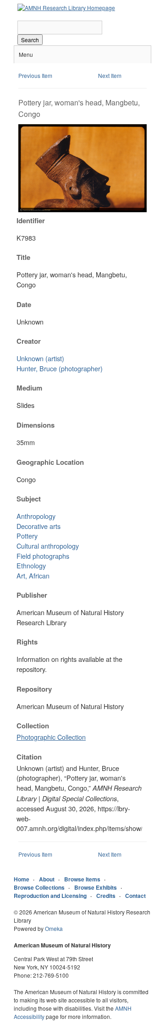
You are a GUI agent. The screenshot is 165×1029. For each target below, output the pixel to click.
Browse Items (82, 879)
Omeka (54, 928)
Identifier (30, 220)
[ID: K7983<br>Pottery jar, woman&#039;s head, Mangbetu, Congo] (82, 210)
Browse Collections (39, 887)
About (47, 879)
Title (23, 257)
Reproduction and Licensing (50, 895)
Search (30, 40)
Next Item (109, 75)
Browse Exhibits (95, 887)
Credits (106, 895)
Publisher (31, 595)
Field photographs (42, 556)
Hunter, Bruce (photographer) (59, 368)
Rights (27, 642)
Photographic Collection (51, 737)
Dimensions (35, 425)
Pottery (27, 535)
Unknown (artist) (40, 358)
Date (23, 304)
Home (21, 879)
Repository (34, 689)
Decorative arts (38, 526)
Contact (135, 895)
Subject (28, 499)
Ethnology (31, 565)
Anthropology (35, 516)
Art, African (33, 575)
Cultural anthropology (47, 545)
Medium (29, 388)
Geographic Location (50, 462)
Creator (28, 341)
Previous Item (35, 75)
